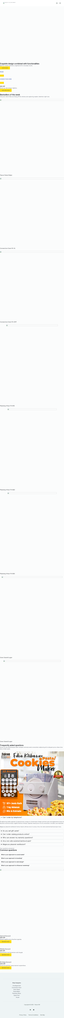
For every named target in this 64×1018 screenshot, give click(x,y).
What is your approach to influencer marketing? (15, 865)
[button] (32, 855)
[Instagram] (33, 1009)
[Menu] (60, 3)
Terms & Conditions (33, 1015)
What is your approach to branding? (11, 858)
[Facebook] (30, 1009)
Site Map (42, 1015)
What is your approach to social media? (12, 854)
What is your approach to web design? (12, 862)
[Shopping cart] (56, 3)
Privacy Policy (22, 1015)
